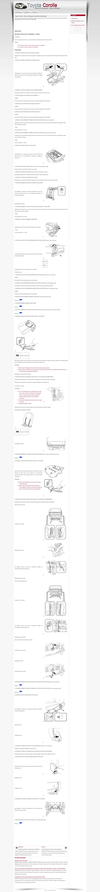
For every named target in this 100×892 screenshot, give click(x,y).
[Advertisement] (41, 24)
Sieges (48, 18)
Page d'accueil (18, 12)
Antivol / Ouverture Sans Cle (40, 18)
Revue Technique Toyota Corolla (78, 25)
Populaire (27, 12)
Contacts (34, 12)
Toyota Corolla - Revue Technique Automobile (24, 18)
